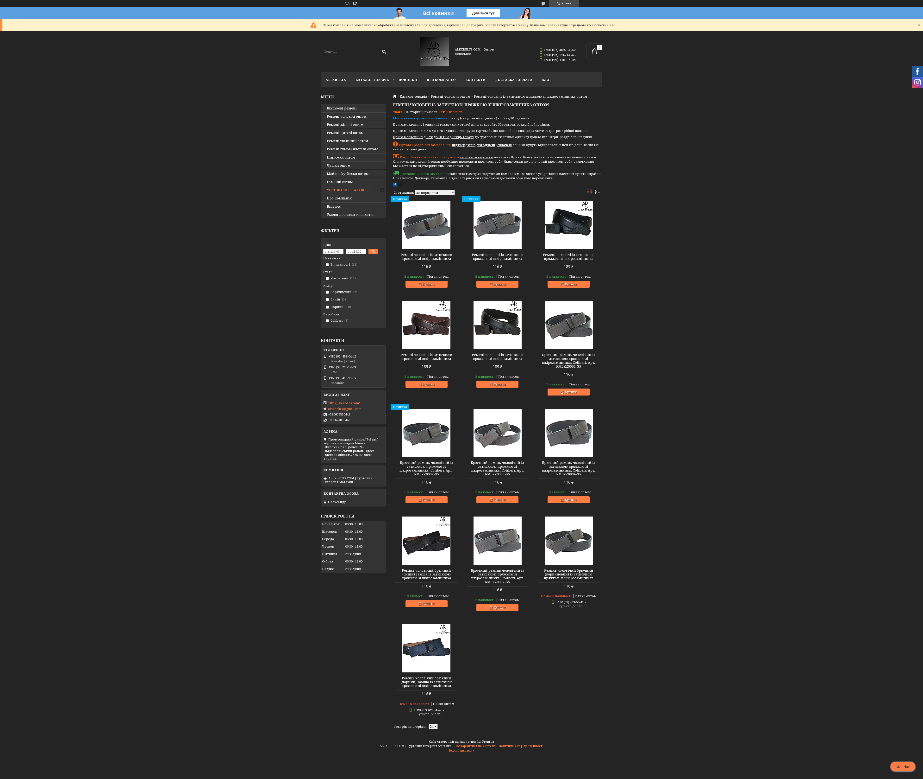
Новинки (408, 79)
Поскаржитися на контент (475, 746)
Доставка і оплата (513, 79)
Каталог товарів (372, 79)
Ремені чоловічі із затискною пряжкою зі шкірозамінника (426, 257)
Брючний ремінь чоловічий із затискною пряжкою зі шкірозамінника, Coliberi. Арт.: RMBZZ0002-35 (426, 468)
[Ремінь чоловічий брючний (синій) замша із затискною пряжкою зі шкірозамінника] (426, 541)
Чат (907, 766)
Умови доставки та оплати (350, 214)
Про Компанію (441, 79)
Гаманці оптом (340, 182)
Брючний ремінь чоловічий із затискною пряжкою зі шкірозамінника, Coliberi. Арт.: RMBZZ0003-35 (497, 468)
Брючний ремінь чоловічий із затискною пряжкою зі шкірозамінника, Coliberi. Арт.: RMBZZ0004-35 (569, 468)
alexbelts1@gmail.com (345, 409)
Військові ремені (342, 108)
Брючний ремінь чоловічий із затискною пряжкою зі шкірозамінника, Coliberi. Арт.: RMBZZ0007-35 (497, 576)
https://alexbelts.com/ (344, 403)
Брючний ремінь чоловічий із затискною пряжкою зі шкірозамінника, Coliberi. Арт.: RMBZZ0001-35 (569, 360)
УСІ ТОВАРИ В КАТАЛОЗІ (348, 190)
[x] (400, 185)
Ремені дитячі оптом (345, 133)
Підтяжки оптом (341, 157)
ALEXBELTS (336, 79)
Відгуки (334, 206)
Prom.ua (488, 742)
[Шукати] (384, 52)
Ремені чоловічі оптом (450, 96)
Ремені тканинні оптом (347, 141)
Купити (429, 284)
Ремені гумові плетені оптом (352, 149)
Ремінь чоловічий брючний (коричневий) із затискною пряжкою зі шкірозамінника (568, 574)
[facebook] (395, 185)
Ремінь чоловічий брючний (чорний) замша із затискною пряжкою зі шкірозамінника (426, 682)
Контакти (475, 79)
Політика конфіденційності (521, 746)
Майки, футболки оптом (348, 174)
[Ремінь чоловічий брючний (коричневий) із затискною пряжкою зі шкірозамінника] (569, 541)
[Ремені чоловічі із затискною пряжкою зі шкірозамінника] (426, 225)
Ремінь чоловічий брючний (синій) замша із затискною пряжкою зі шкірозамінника (426, 574)
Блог (546, 79)
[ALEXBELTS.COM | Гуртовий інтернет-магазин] (434, 51)
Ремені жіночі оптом (345, 124)
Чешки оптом (338, 165)
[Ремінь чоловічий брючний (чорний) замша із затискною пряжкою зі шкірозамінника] (426, 648)
